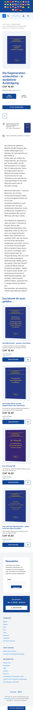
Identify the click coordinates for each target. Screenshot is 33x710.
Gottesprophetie (11, 26)
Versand (18, 90)
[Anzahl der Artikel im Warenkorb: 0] (28, 16)
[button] (28, 359)
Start (3, 24)
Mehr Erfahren (13, 359)
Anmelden (16, 587)
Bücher (8, 24)
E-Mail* (9, 579)
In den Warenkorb (16, 107)
